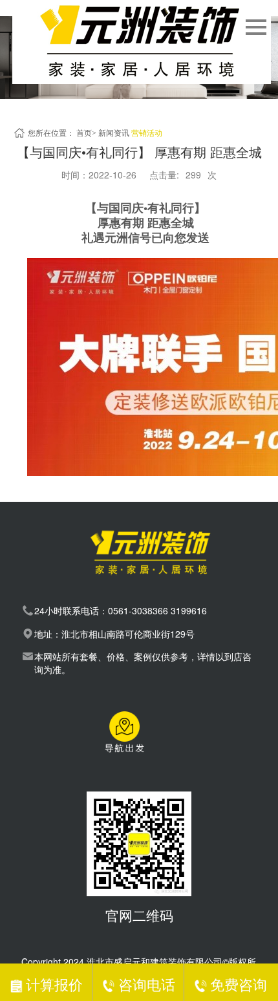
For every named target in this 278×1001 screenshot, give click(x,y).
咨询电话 (146, 984)
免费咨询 (238, 984)
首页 (84, 133)
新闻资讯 (113, 133)
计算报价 (54, 984)
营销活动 (146, 133)
